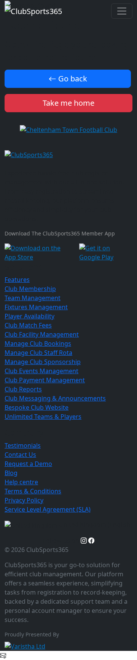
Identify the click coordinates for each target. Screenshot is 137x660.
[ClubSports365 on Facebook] (91, 540)
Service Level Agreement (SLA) (48, 509)
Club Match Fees (28, 325)
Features (17, 279)
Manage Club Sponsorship (43, 362)
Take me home (68, 103)
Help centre (21, 482)
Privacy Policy (24, 500)
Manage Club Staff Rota (38, 352)
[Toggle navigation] (121, 11)
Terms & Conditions (33, 491)
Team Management (33, 298)
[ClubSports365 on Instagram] (84, 540)
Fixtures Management (36, 307)
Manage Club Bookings (38, 343)
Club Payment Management (45, 380)
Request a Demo (28, 464)
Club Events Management (41, 371)
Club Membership (30, 289)
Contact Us (20, 454)
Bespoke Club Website (36, 407)
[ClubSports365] (68, 154)
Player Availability (29, 316)
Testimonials (23, 445)
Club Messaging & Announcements (55, 398)
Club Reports (23, 389)
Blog (11, 473)
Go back (71, 78)
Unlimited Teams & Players (43, 416)
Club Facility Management (42, 334)
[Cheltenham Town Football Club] (68, 129)
